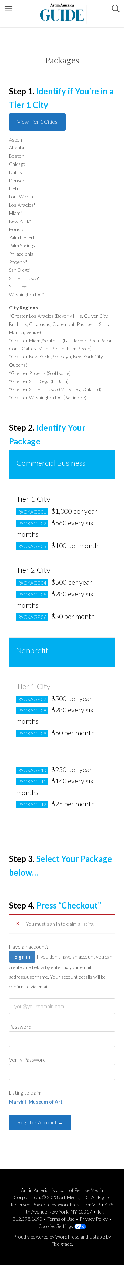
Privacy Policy (94, 1219)
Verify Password (27, 1060)
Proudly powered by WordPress (46, 1237)
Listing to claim (25, 1092)
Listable (97, 1237)
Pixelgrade (61, 1244)
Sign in (22, 956)
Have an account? (28, 946)
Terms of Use (61, 1219)
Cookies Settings (55, 1226)
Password (20, 1027)
